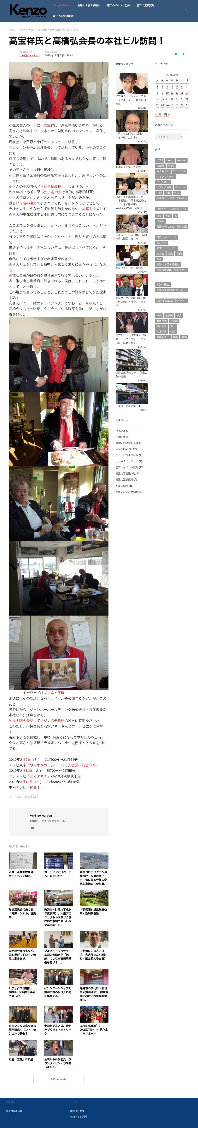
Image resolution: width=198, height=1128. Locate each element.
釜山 (172, 326)
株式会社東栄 (77, 1111)
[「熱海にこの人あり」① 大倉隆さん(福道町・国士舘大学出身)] (94, 933)
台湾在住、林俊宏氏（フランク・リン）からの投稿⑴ (172, 209)
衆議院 (169, 315)
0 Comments (58, 1079)
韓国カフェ (163, 337)
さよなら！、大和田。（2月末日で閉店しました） (131, 236)
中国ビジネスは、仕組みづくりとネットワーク (57, 1030)
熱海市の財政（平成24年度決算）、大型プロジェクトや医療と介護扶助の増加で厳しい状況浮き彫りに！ (57, 917)
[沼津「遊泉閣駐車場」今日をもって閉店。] (23, 854)
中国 (159, 192)
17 (167, 99)
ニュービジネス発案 (127, 455)
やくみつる (163, 171)
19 (177, 99)
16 (162, 99)
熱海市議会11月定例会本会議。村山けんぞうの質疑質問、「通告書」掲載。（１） (172, 301)
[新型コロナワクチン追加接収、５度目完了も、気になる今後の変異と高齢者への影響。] (94, 854)
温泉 (170, 253)
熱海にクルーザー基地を (129, 268)
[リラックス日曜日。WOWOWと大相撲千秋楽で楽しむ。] (23, 970)
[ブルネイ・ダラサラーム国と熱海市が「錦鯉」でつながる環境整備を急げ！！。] (58, 933)
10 (167, 92)
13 (181, 92)
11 (172, 92)
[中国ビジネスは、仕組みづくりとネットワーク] (58, 1008)
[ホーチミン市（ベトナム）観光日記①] (58, 854)
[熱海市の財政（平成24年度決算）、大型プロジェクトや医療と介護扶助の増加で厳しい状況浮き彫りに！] (58, 892)
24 (167, 105)
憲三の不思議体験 (63, 16)
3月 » (166, 114)
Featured (120, 430)
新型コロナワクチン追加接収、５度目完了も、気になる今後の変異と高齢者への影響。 (93, 878)
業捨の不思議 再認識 (128, 166)
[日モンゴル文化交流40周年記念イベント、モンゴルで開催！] (23, 1008)
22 (157, 105)
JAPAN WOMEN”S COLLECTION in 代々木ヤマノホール (94, 1030)
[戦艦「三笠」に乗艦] (23, 1042)
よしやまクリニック (127, 461)
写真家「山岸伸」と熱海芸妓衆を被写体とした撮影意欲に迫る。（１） (172, 198)
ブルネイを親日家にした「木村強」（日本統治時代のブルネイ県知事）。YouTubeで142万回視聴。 (131, 202)
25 (172, 105)
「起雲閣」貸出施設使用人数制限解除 (93, 911)
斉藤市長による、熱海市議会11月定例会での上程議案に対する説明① (172, 227)
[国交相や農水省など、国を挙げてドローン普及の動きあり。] (23, 933)
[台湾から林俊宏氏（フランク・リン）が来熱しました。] (58, 1042)
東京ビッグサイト (167, 248)
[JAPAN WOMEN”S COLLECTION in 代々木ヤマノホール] (94, 1008)
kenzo (169, 160)
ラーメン (180, 187)
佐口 (176, 192)
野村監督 (162, 326)
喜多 (159, 215)
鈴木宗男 (162, 331)
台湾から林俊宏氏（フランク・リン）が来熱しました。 (57, 1063)
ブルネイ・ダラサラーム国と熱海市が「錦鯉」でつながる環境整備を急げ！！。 (57, 957)
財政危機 (162, 320)
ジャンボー (163, 182)
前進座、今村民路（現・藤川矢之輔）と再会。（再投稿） (131, 301)
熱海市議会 (163, 284)
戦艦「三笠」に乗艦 (21, 1059)
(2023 (160, 160)
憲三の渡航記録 (145, 5)
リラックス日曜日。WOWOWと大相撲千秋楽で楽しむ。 (22, 992)
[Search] (185, 10)
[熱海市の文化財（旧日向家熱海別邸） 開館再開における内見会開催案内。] (94, 970)
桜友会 (160, 253)
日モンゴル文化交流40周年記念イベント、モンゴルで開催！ (22, 1030)
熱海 (159, 259)
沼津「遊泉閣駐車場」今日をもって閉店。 (22, 874)
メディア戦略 (164, 187)
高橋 (175, 337)
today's (161, 165)
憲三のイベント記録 (118, 5)
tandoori (181, 160)
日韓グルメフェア (167, 237)
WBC (171, 165)
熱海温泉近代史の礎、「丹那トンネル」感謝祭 (22, 913)
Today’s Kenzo (62, 5)
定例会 (160, 221)
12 (177, 92)
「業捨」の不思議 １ (128, 406)
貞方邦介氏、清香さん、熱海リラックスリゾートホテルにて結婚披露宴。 (131, 339)
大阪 (167, 215)
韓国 (172, 331)
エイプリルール (165, 176)
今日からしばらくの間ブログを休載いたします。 (131, 135)
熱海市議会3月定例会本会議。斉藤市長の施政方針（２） (171, 290)
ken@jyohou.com (41, 815)
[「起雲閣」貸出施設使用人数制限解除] (94, 892)
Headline (120, 436)
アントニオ (179, 171)
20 (181, 99)
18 (172, 99)
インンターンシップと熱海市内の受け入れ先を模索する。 (57, 992)
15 (157, 99)
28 (186, 105)
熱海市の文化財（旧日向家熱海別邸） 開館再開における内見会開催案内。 (94, 994)
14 (186, 92)
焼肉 (179, 253)
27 (181, 105)
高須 (184, 337)
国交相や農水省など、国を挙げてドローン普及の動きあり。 (22, 955)
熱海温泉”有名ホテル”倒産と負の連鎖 (131, 374)
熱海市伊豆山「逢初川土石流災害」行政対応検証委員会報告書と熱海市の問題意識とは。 (172, 270)
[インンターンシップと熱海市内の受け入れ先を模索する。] (58, 970)
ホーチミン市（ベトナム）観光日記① (57, 874)
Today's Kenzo (124, 442)
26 (177, 105)
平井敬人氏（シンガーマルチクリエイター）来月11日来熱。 (131, 100)
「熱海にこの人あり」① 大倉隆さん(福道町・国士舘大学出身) (93, 955)
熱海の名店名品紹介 (89, 5)
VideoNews (122, 449)
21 (186, 99)
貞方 (179, 315)
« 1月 (158, 114)
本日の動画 (122, 485)
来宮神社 (162, 242)
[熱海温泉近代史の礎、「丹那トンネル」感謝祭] (23, 892)
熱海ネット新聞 (78, 1116)
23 (162, 105)
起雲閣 (174, 320)
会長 (167, 192)
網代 (159, 315)
